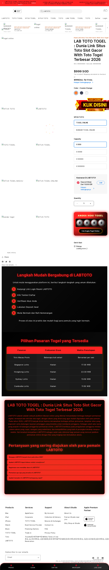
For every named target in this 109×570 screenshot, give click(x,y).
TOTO (60, 18)
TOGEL (53, 18)
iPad (7, 517)
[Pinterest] (10, 262)
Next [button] (106, 3)
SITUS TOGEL (30, 18)
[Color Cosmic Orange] (76, 93)
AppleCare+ (29, 513)
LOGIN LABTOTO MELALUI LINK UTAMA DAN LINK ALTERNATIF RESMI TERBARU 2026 (58, 3)
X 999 (78, 144)
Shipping (87, 74)
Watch (7, 525)
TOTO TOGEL (17, 18)
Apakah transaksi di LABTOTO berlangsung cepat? (25, 478)
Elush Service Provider (33, 525)
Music (7, 529)
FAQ (46, 529)
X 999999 (80, 166)
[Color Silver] (86, 93)
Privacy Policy (50, 533)
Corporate (29, 517)
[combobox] (60, 11)
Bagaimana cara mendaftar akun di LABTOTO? (24, 467)
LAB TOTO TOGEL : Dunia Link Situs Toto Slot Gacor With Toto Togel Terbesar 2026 (20, 3)
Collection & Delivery (53, 517)
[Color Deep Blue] (81, 93)
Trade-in (28, 533)
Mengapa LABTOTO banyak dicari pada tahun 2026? (26, 457)
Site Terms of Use (51, 537)
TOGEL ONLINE (82, 123)
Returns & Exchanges (53, 521)
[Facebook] (3, 262)
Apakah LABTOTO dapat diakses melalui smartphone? (27, 462)
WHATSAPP (76, 567)
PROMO (11, 567)
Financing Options (32, 529)
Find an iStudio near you (71, 518)
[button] (5, 18)
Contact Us (49, 525)
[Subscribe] (38, 557)
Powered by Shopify (97, 562)
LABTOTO (5, 18)
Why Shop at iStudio (72, 523)
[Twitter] (6, 262)
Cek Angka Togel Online (90, 231)
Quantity (77, 198)
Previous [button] (3, 3)
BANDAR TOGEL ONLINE (85, 130)
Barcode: (90, 64)
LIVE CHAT (98, 567)
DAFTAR (54, 567)
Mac (7, 513)
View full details (8, 265)
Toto (7, 537)
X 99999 (79, 159)
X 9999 (79, 152)
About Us (67, 513)
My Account (49, 513)
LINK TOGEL (70, 18)
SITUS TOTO (43, 18)
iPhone (8, 521)
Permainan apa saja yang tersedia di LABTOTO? (25, 473)
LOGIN (33, 567)
